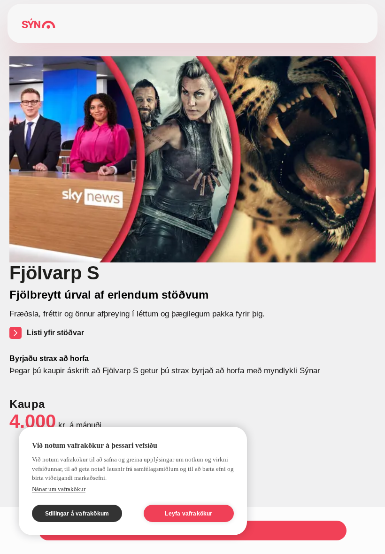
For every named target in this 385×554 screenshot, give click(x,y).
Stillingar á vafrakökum (77, 513)
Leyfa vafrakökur (188, 513)
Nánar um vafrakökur (58, 488)
